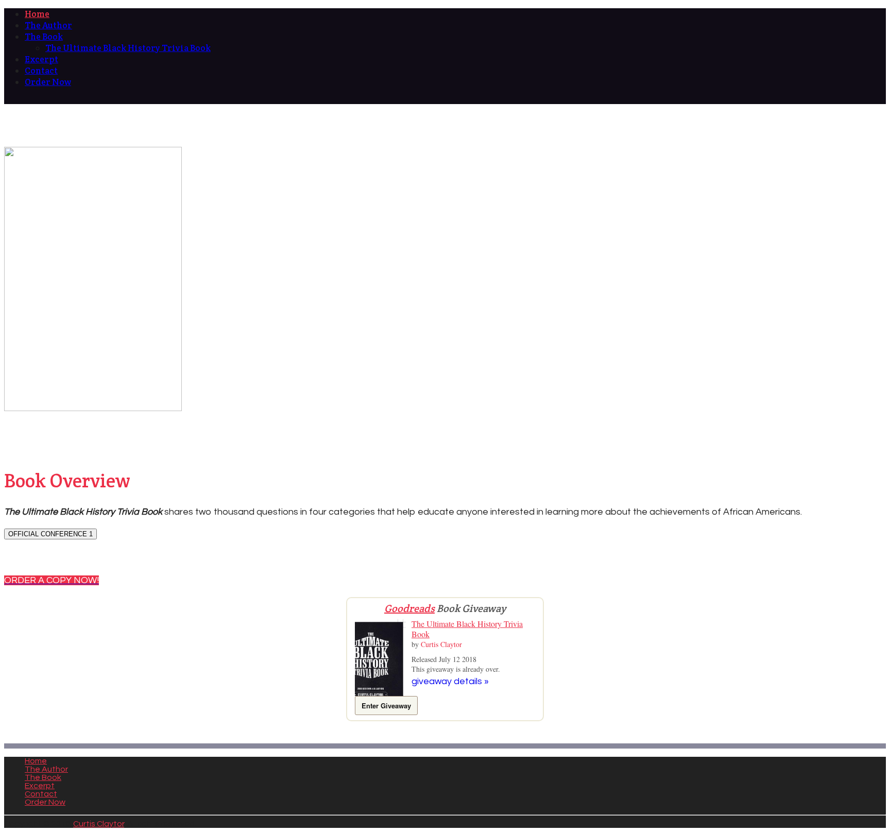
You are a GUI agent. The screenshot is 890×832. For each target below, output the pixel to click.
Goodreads (409, 608)
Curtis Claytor (441, 644)
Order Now (45, 802)
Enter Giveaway (386, 705)
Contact (41, 794)
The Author (46, 769)
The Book (43, 777)
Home (36, 761)
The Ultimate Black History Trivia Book (467, 628)
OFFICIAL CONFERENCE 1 (50, 534)
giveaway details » (450, 681)
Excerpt (40, 786)
